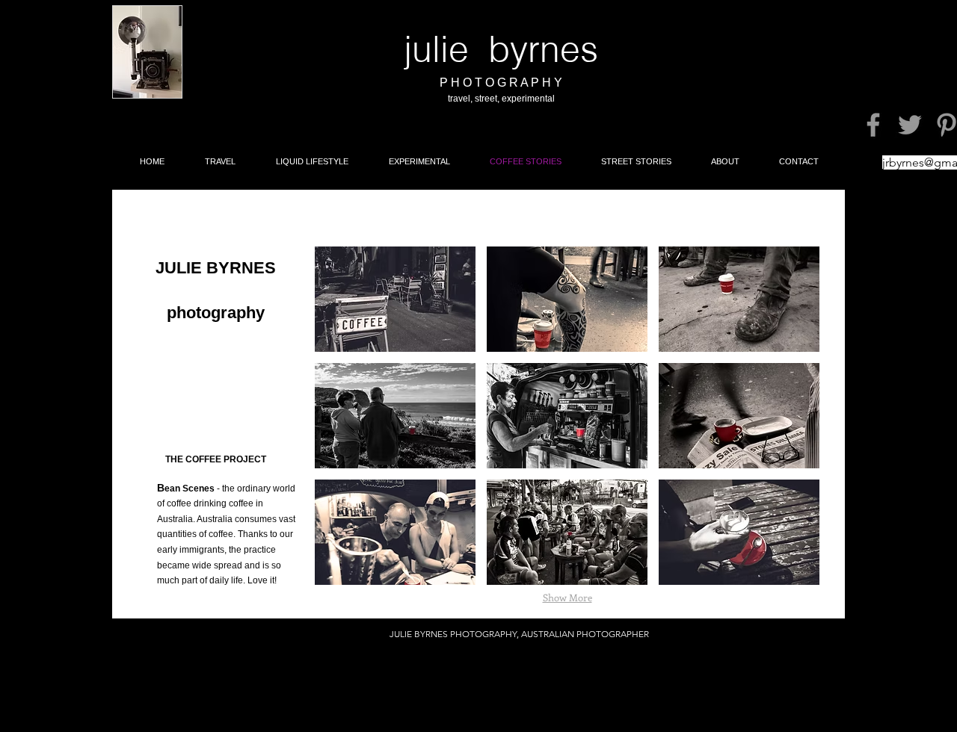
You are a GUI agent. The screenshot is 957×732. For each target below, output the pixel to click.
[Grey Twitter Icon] (910, 124)
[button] (395, 299)
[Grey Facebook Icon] (873, 124)
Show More (567, 597)
